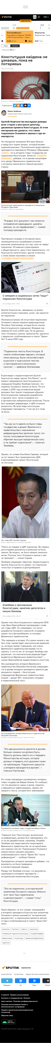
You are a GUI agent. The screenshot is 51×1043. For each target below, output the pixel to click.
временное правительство (34, 938)
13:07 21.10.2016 (7, 69)
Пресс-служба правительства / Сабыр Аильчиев (18, 737)
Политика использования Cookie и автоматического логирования (14, 1005)
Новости (24, 929)
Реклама (26, 998)
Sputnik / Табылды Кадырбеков (13, 101)
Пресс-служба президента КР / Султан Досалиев (19, 830)
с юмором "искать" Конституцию (17, 258)
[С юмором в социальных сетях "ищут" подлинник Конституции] (25, 277)
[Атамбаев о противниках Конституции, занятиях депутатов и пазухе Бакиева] (25, 586)
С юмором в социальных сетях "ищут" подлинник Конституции (25, 297)
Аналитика (5, 929)
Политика (15, 929)
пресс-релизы (6, 1001)
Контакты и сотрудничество (12, 998)
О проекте (5, 995)
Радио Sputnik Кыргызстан (37, 974)
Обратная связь (7, 1015)
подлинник (6, 943)
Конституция (19, 938)
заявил (5, 152)
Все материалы (12, 116)
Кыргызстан (34, 929)
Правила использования (19, 995)
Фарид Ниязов (7, 938)
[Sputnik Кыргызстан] (7, 18)
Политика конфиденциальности (25, 1001)
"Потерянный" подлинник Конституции (15, 934)
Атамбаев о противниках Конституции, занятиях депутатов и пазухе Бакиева (24, 608)
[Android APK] (8, 1022)
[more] (47, 303)
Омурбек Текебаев (37, 934)
